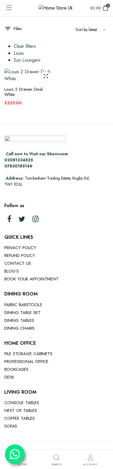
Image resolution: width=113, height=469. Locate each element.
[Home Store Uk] (57, 8)
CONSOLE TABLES (21, 402)
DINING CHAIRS (19, 328)
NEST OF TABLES (20, 410)
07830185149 (18, 166)
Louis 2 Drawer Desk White (23, 92)
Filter (18, 28)
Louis (19, 53)
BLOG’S (11, 271)
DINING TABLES (19, 320)
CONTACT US (17, 263)
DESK (9, 377)
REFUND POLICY (19, 255)
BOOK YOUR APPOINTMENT (31, 279)
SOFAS (10, 426)
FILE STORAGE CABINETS (28, 354)
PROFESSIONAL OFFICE (26, 361)
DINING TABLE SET (22, 312)
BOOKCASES (16, 369)
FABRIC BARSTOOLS (23, 305)
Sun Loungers (27, 60)
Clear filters (25, 46)
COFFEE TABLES (19, 418)
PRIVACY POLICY (20, 247)
